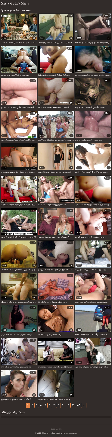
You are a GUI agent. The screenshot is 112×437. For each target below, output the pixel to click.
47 (78, 405)
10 (68, 405)
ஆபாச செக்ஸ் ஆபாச (15, 3)
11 (73, 405)
